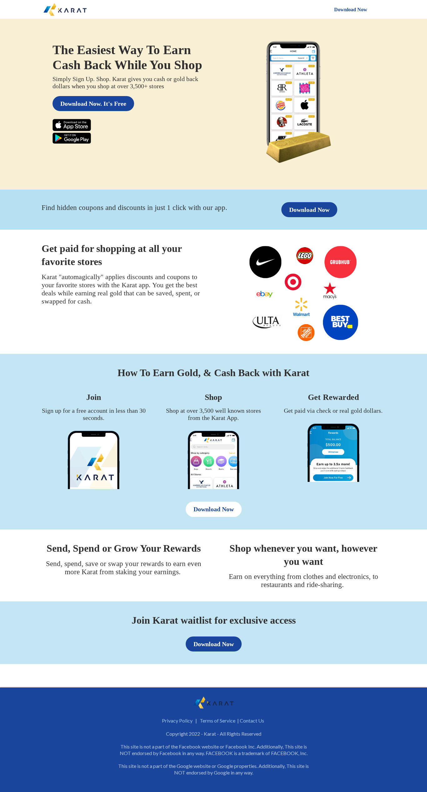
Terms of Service (217, 720)
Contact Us (252, 720)
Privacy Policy (177, 720)
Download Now (350, 9)
